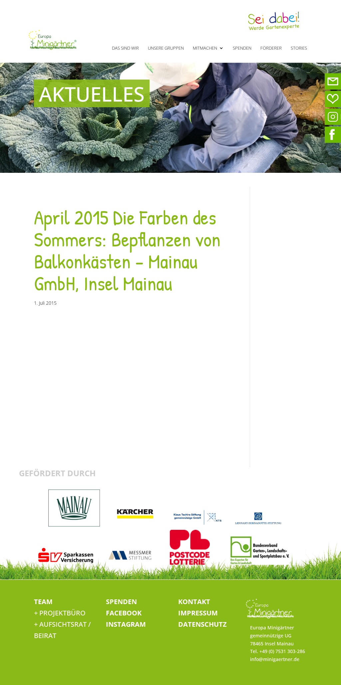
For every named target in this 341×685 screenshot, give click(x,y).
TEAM (43, 601)
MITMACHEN (205, 48)
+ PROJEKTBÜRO (60, 612)
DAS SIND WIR (125, 48)
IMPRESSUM (198, 612)
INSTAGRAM (126, 624)
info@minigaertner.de (274, 659)
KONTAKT (194, 601)
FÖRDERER (271, 48)
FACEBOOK (124, 612)
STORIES (299, 48)
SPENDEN (242, 48)
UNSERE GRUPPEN (166, 48)
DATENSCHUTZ (202, 624)
